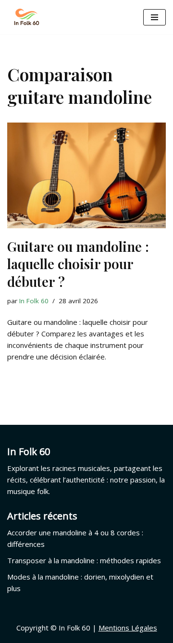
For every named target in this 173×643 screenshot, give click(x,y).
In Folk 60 (34, 301)
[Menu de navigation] (154, 17)
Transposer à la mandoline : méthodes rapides (84, 560)
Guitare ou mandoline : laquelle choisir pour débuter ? (78, 263)
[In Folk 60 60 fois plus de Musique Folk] (26, 17)
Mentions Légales (128, 627)
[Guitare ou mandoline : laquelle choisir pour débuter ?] (86, 175)
